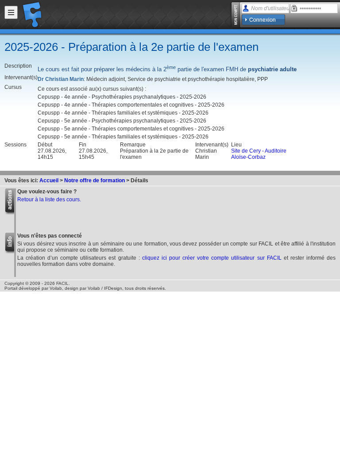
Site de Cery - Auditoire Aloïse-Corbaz (258, 154)
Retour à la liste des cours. (49, 199)
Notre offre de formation (94, 180)
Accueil (48, 180)
